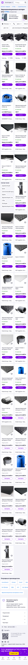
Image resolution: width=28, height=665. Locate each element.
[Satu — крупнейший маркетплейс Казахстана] (2, 2)
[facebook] (5, 642)
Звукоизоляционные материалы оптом (12, 592)
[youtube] (2, 642)
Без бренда (5, 587)
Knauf (20, 582)
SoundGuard (5, 582)
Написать (7, 54)
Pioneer (14, 582)
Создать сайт (14, 653)
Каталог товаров (5, 6)
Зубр (12, 587)
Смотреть (21, 418)
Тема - (8, 627)
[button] (7, 84)
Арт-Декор (25, 587)
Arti (18, 587)
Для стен (6, 28)
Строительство (22, 6)
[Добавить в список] (11, 40)
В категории (8, 2)
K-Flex (13, 6)
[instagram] (8, 642)
